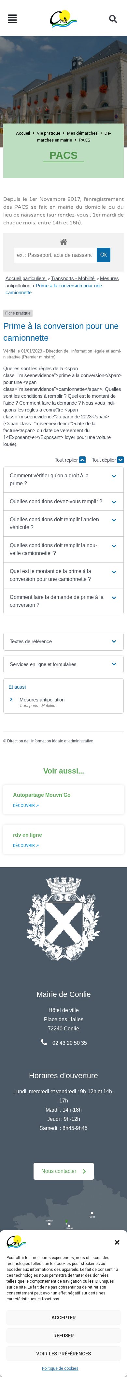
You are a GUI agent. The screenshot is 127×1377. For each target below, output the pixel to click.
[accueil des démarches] (63, 241)
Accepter (63, 1318)
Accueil (23, 133)
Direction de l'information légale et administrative (50, 741)
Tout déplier (104, 460)
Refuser (63, 1336)
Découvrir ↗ (26, 805)
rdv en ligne (27, 835)
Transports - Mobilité (73, 278)
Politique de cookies (60, 1368)
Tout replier (67, 460)
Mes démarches (82, 133)
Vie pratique (48, 133)
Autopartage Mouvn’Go (42, 795)
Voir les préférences (63, 1354)
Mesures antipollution (42, 699)
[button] (117, 1241)
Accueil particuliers (26, 278)
